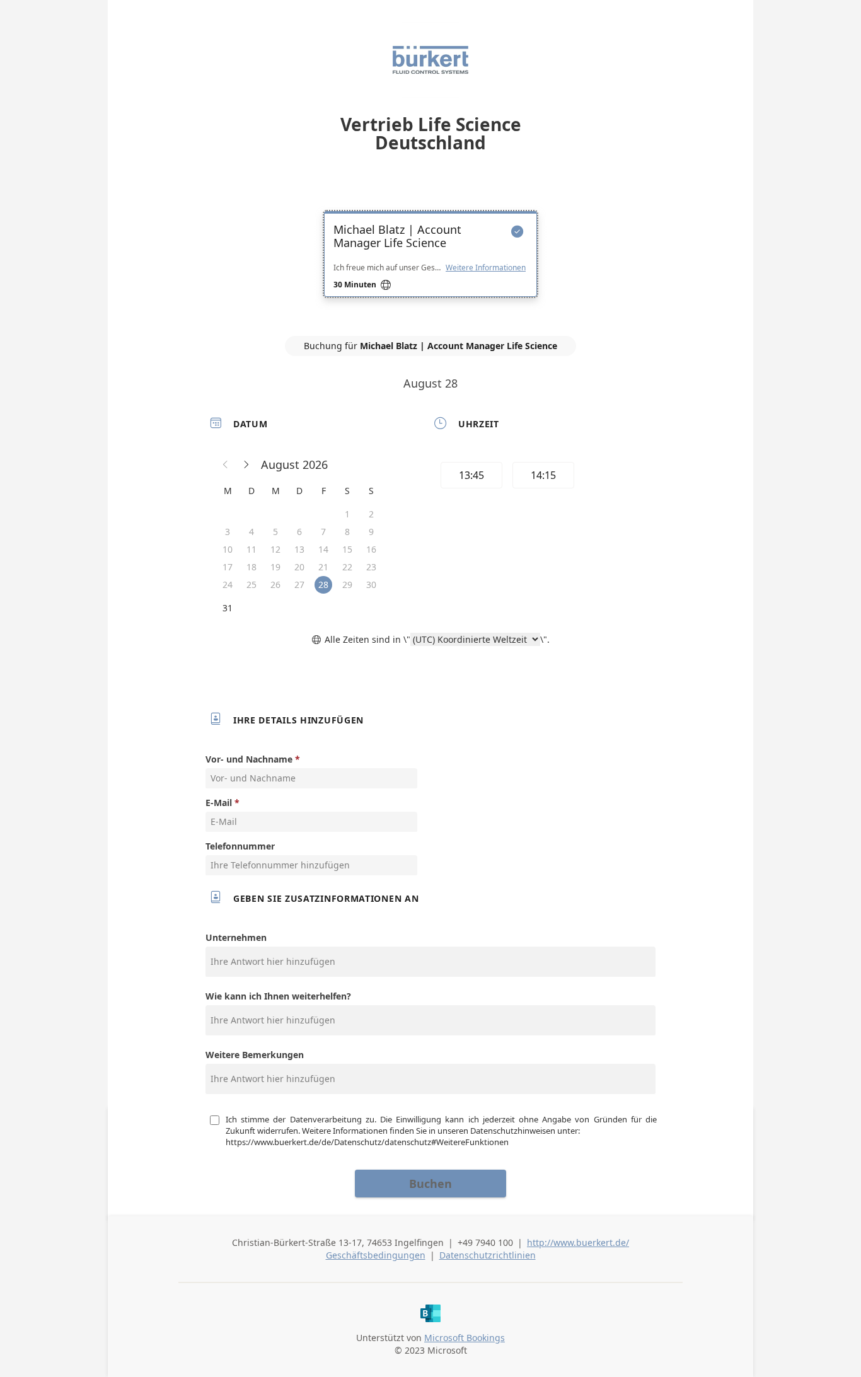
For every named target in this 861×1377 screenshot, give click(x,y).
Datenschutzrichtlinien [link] (487, 1255)
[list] (430, 265)
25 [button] (251, 585)
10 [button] (227, 549)
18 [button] (251, 567)
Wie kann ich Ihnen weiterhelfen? (278, 996)
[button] (226, 464)
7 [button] (323, 532)
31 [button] (227, 608)
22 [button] (347, 567)
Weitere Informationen (486, 267)
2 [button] (371, 514)
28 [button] (323, 585)
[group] (542, 477)
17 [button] (227, 567)
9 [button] (371, 532)
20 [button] (299, 567)
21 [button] (323, 567)
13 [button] (299, 549)
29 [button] (347, 585)
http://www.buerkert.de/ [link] (578, 1242)
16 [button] (371, 549)
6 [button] (299, 532)
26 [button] (275, 585)
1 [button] (347, 514)
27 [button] (299, 585)
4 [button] (251, 532)
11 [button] (251, 549)
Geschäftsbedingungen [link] (375, 1255)
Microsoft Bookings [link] (464, 1338)
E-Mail (218, 803)
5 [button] (275, 532)
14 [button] (323, 549)
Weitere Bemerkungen (254, 1055)
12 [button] (275, 549)
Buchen (430, 1183)
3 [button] (227, 532)
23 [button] (371, 567)
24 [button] (227, 585)
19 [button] (275, 567)
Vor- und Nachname (248, 759)
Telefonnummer (240, 846)
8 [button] (347, 532)
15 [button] (347, 549)
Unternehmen (236, 937)
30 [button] (371, 585)
